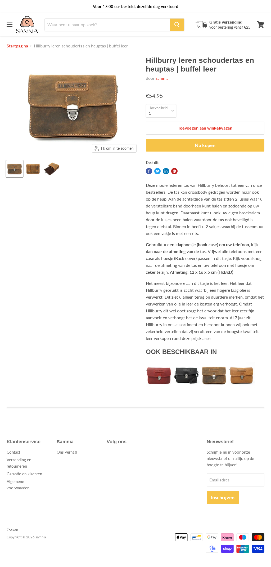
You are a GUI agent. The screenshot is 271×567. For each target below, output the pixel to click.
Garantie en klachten (24, 473)
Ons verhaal (67, 452)
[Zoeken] (177, 25)
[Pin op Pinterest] (174, 171)
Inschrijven (222, 497)
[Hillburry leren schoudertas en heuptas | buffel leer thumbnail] (14, 168)
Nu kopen (205, 145)
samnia (162, 78)
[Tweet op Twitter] (157, 171)
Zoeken (12, 530)
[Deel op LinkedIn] (166, 171)
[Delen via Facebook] (149, 171)
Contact (13, 452)
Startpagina (17, 45)
